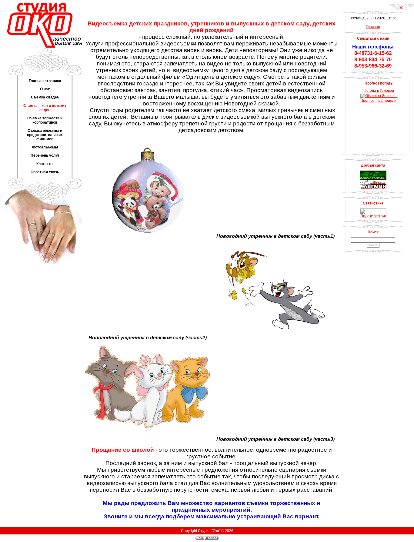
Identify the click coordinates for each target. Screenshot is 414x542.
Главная (373, 27)
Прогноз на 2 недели (378, 100)
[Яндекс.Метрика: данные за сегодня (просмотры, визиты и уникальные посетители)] (373, 213)
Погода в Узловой (379, 90)
